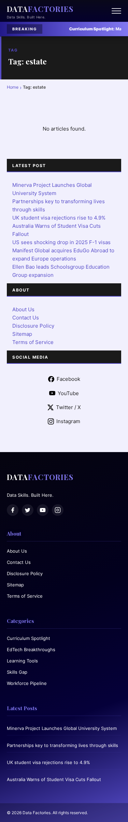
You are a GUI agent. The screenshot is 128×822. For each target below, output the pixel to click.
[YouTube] (42, 510)
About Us (23, 309)
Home (12, 87)
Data (40, 9)
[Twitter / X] (27, 510)
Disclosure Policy (33, 326)
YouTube (68, 393)
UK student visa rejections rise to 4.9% (58, 217)
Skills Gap (17, 672)
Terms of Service (33, 342)
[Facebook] (12, 510)
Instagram (68, 421)
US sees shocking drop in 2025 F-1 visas (61, 242)
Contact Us (25, 317)
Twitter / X (68, 407)
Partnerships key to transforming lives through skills (62, 745)
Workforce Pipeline (27, 683)
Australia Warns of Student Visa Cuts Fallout (54, 779)
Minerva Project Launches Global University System (62, 728)
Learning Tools (22, 660)
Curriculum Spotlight (28, 638)
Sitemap (22, 334)
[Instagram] (57, 510)
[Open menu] (116, 11)
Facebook (68, 379)
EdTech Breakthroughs (31, 649)
